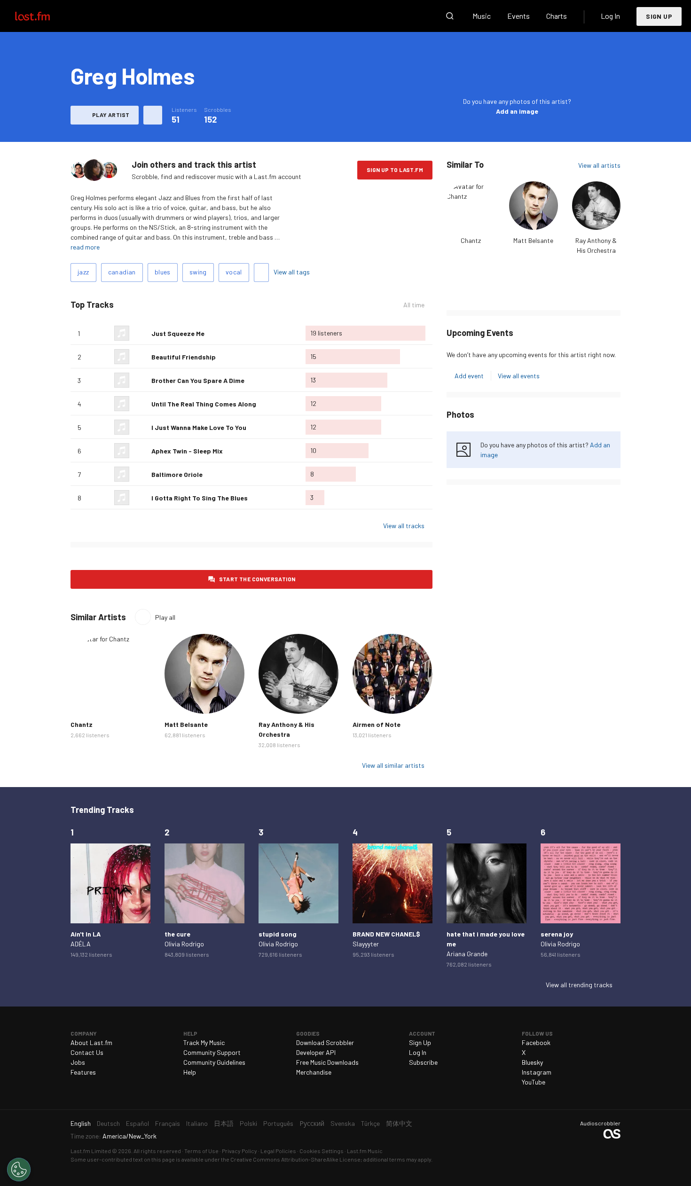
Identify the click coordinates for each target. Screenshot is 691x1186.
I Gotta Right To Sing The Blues (199, 498)
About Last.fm (91, 1042)
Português (278, 1123)
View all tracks (403, 526)
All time (413, 305)
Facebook (536, 1042)
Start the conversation (257, 579)
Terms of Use (201, 1150)
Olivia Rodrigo (184, 944)
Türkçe (370, 1123)
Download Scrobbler (325, 1042)
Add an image (517, 111)
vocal (234, 272)
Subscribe (423, 1062)
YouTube (533, 1082)
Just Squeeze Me (177, 333)
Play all (165, 617)
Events (518, 15)
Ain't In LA (86, 934)
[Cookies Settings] (19, 1169)
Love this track (140, 333)
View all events (519, 376)
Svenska (342, 1123)
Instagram (536, 1072)
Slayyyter (366, 944)
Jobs (78, 1062)
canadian (122, 272)
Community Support (212, 1052)
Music (481, 15)
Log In (610, 15)
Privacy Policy (239, 1150)
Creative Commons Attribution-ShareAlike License (295, 1159)
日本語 (224, 1123)
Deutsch (108, 1123)
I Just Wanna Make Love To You (198, 427)
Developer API (316, 1052)
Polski (248, 1123)
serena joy (557, 934)
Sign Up (659, 16)
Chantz (471, 240)
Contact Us (87, 1052)
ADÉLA (81, 944)
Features (83, 1072)
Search (449, 16)
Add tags (261, 272)
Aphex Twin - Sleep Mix (187, 451)
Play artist (110, 114)
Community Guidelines (214, 1062)
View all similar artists (393, 765)
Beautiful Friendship (183, 357)
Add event (469, 376)
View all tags (292, 272)
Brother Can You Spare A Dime (197, 380)
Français (167, 1123)
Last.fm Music (365, 1150)
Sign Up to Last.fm (395, 169)
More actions (152, 115)
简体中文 (399, 1123)
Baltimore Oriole (177, 474)
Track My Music (204, 1042)
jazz (83, 272)
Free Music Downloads (327, 1062)
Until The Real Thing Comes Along (203, 404)
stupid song (278, 934)
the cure (177, 934)
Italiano (197, 1123)
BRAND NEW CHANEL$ (386, 934)
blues (163, 272)
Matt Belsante (533, 240)
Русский (311, 1123)
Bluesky (532, 1062)
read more (85, 247)
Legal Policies (278, 1150)
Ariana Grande (467, 954)
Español (137, 1123)
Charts (556, 15)
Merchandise (313, 1072)
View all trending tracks (579, 985)
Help (189, 1072)
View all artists (599, 165)
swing (198, 272)
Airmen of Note (376, 724)
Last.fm (43, 16)
